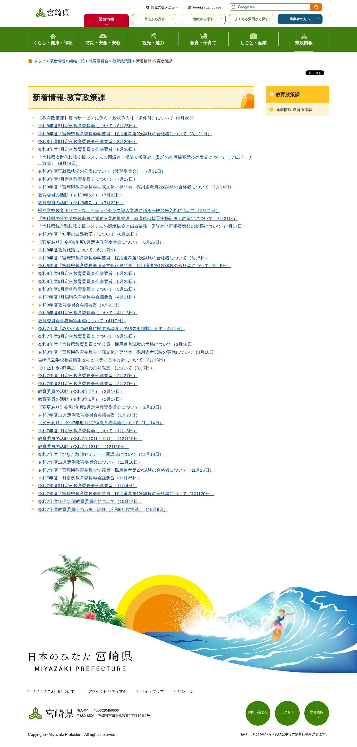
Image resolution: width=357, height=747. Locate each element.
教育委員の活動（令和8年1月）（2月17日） (81, 399)
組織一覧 (77, 61)
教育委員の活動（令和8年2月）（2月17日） (81, 391)
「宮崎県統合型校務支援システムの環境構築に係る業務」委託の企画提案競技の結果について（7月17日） (142, 226)
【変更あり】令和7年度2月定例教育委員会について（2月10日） (101, 407)
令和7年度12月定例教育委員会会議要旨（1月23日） (89, 415)
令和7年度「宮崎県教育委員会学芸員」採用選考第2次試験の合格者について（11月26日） (126, 470)
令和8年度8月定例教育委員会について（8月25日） (87, 125)
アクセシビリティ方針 (107, 691)
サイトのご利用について (53, 691)
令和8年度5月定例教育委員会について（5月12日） (87, 289)
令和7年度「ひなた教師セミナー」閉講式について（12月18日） (101, 454)
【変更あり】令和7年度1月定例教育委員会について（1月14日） (101, 422)
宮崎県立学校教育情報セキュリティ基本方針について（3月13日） (103, 359)
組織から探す (203, 19)
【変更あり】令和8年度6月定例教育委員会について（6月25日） (101, 242)
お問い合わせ (258, 712)
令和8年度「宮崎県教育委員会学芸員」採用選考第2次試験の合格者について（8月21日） (125, 133)
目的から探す (154, 19)
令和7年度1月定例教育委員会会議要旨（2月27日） (87, 375)
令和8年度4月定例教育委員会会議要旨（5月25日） (87, 273)
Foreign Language (207, 7)
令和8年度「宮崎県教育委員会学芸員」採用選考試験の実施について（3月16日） (117, 344)
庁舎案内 (316, 712)
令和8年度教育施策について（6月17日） (78, 249)
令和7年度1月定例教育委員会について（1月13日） (87, 430)
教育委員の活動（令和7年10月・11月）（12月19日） (90, 438)
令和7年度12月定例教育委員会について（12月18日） (90, 462)
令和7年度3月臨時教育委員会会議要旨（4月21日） (87, 297)
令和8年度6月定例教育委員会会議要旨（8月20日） (87, 141)
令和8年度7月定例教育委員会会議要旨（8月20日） (87, 149)
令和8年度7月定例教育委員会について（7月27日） (87, 179)
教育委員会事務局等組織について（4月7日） (82, 320)
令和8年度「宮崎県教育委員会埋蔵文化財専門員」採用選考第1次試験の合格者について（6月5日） (134, 265)
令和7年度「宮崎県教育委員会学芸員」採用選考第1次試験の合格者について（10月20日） (126, 493)
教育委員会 (98, 61)
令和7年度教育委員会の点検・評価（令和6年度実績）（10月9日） (103, 509)
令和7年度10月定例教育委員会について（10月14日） (90, 501)
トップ (39, 61)
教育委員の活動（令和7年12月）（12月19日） (83, 446)
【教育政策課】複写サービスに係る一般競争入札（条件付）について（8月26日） (118, 118)
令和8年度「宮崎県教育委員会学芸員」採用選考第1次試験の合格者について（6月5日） (123, 257)
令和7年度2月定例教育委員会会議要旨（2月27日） (87, 383)
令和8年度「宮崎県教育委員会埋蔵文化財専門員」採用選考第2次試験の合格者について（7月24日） (136, 187)
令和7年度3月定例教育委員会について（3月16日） (87, 336)
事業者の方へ (300, 19)
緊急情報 (106, 19)
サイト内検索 (233, 7)
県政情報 (57, 61)
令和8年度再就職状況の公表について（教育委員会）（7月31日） (102, 171)
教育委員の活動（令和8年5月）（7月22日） (81, 195)
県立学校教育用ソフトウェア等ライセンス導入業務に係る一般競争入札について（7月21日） (129, 210)
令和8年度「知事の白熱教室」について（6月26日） (88, 234)
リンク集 (185, 691)
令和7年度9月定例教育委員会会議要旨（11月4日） (87, 485)
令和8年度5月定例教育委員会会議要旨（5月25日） (87, 281)
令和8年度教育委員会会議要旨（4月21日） (80, 305)
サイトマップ (152, 691)
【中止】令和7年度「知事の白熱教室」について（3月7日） (96, 367)
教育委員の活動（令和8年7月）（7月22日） (81, 202)
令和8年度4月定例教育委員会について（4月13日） (87, 312)
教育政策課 (122, 61)
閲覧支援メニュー (164, 7)
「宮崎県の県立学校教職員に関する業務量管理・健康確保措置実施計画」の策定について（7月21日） (138, 218)
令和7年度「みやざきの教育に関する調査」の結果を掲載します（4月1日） (111, 328)
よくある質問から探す (252, 19)
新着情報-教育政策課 (294, 110)
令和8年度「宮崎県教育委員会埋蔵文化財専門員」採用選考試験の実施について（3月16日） (128, 352)
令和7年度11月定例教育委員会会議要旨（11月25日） (89, 477)
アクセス (287, 712)
